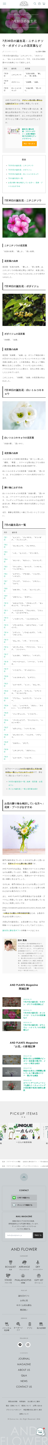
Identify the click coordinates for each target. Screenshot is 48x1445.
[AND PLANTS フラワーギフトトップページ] (24, 3)
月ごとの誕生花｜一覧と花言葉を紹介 (23, 789)
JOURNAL (24, 1358)
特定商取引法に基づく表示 (33, 1410)
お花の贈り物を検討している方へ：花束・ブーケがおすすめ (25, 184)
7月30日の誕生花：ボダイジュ (20, 170)
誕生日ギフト (24, 1296)
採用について (24, 1414)
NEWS (24, 1381)
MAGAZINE (24, 1364)
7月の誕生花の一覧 (15, 178)
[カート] (44, 3)
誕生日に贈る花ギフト (11, 930)
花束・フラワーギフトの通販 (11, 1161)
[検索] (35, 3)
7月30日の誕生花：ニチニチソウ (20, 165)
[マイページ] (39, 3)
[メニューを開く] (4, 4)
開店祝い (24, 1310)
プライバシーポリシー (14, 1410)
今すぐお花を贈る (24, 1305)
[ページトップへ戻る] (24, 1177)
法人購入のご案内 (34, 1401)
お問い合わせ (37, 1405)
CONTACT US (24, 1386)
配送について (26, 1405)
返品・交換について (13, 1405)
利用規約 (22, 1401)
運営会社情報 (12, 1401)
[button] (3, 1134)
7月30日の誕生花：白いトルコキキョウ (23, 174)
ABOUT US (24, 1369)
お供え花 (24, 1300)
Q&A (24, 1375)
